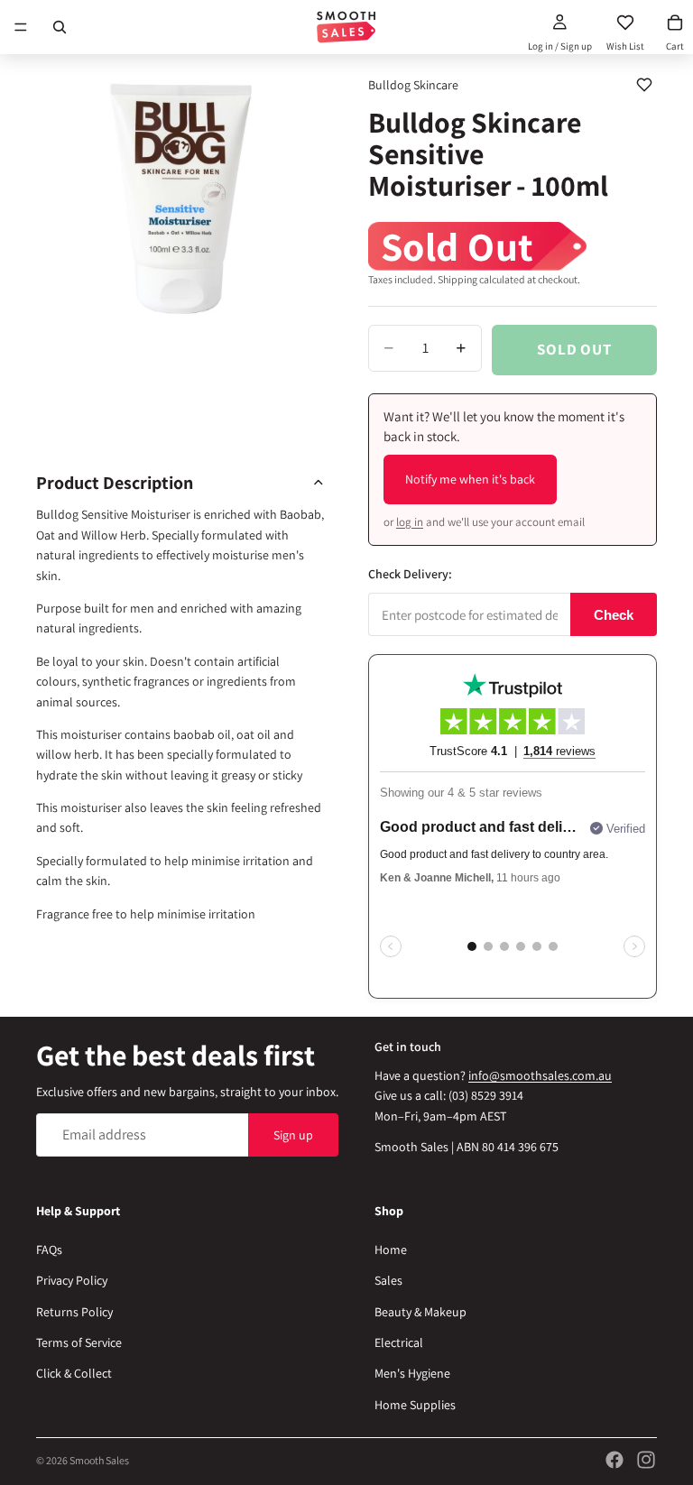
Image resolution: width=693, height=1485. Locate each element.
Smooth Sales (99, 1460)
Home (390, 1249)
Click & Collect (74, 1373)
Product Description (114, 482)
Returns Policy (74, 1312)
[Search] (59, 27)
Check (613, 615)
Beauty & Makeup (420, 1312)
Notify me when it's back (470, 479)
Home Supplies (415, 1405)
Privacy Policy (71, 1280)
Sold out (574, 349)
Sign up (293, 1135)
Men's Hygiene (412, 1373)
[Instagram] (646, 1460)
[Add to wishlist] (644, 84)
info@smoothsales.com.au (540, 1075)
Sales (388, 1280)
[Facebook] (614, 1460)
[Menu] (21, 27)
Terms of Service (79, 1342)
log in (409, 522)
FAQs (49, 1249)
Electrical (398, 1342)
